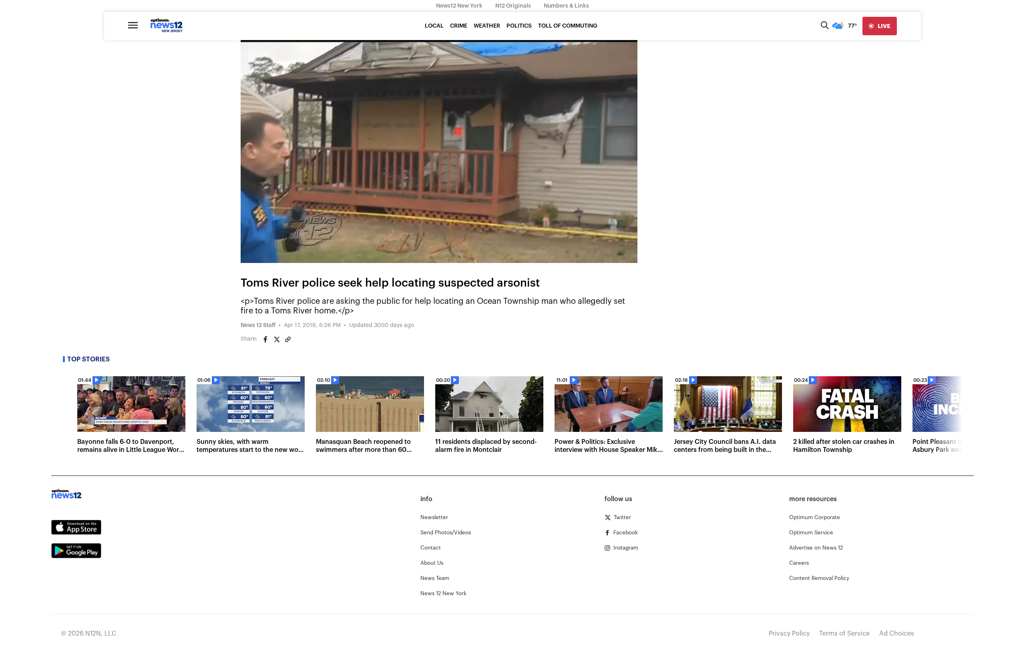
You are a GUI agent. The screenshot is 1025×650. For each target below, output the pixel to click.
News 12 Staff (258, 325)
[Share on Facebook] (265, 339)
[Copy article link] (288, 339)
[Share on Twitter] (276, 339)
